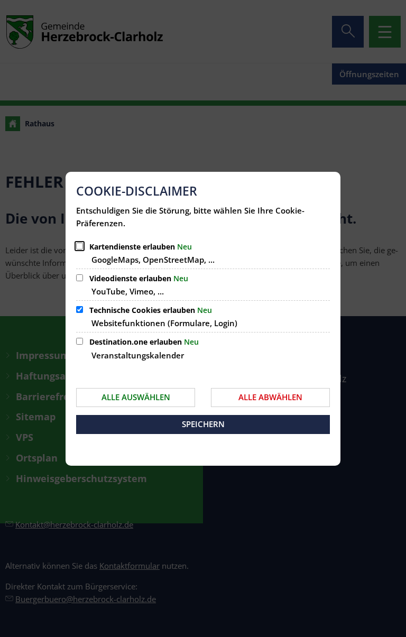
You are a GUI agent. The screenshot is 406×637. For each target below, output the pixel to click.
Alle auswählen (136, 397)
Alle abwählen (270, 397)
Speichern (203, 424)
